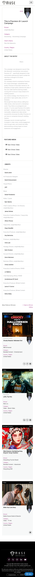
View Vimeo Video (13, 145)
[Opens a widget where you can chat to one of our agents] (28, 574)
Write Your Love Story (9, 507)
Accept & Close (12, 575)
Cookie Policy (23, 574)
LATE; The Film (7, 397)
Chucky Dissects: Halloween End (12, 340)
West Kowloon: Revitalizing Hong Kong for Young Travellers (12, 452)
